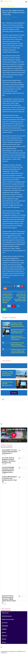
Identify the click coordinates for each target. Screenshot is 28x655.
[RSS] (5, 289)
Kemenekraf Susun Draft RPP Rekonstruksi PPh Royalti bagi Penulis (18, 331)
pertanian (4, 622)
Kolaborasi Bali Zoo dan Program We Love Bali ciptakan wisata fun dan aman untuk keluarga (7, 297)
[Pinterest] (22, 286)
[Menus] (26, 1)
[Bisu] (22, 441)
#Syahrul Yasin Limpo (8, 619)
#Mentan (4, 635)
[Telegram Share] (18, 306)
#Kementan (5, 613)
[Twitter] (18, 286)
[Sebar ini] (4, 306)
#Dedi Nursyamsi (7, 616)
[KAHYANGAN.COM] (6, 1)
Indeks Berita (4, 652)
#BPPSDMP (5, 626)
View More (14, 393)
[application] (14, 434)
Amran (4, 642)
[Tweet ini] (9, 306)
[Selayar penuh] (25, 441)
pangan (4, 639)
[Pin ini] (14, 306)
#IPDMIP (4, 629)
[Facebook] (14, 286)
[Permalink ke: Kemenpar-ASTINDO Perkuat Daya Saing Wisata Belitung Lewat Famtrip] (6, 325)
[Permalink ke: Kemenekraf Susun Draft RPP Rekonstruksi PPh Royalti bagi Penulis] (6, 332)
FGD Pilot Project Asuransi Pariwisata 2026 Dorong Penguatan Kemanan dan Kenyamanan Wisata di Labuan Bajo (18, 353)
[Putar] (3, 441)
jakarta (4, 632)
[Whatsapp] (4, 309)
